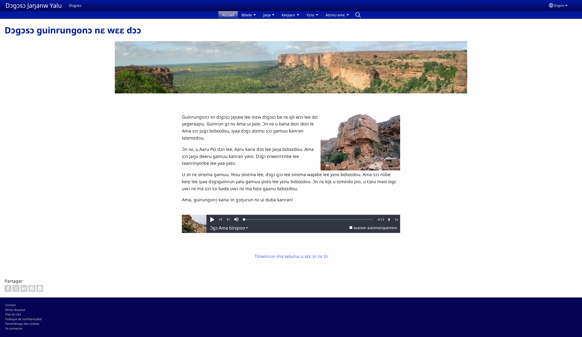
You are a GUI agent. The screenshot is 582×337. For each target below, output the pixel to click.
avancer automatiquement (375, 227)
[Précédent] (220, 219)
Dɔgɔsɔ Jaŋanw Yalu (33, 5)
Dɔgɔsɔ (559, 5)
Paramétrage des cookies (22, 324)
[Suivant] (228, 219)
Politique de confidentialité (23, 319)
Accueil (228, 14)
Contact (10, 305)
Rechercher (358, 15)
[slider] (308, 219)
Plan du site (13, 314)
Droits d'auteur (15, 310)
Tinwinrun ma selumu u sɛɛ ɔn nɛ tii (291, 256)
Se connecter (14, 328)
